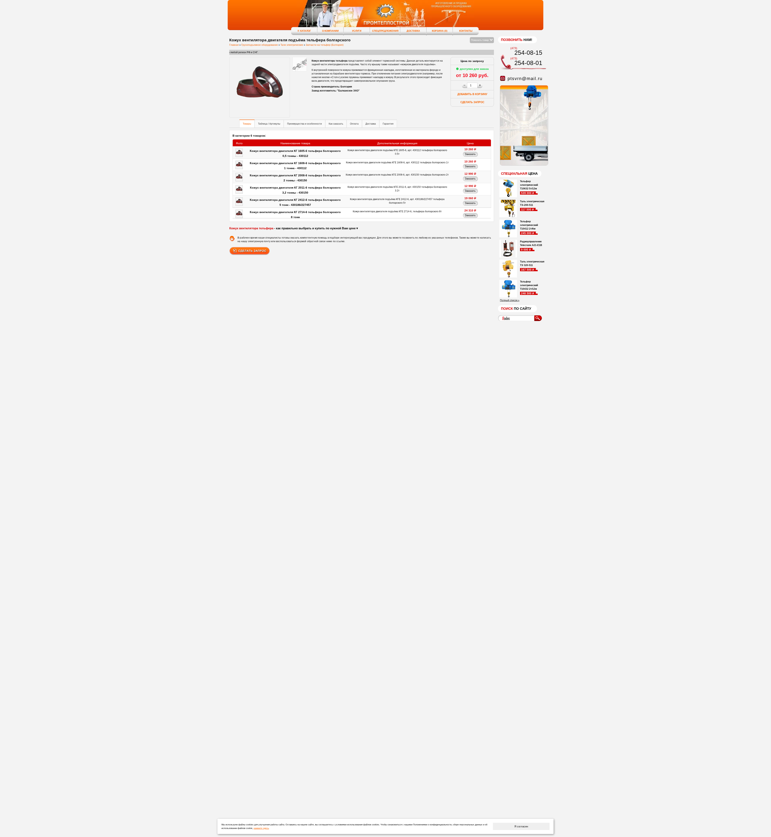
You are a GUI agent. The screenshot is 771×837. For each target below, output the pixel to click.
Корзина (439, 30)
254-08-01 (528, 63)
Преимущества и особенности (304, 123)
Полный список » (509, 300)
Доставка (413, 30)
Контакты (465, 30)
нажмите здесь (261, 828)
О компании (330, 30)
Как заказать (336, 123)
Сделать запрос (472, 102)
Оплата (354, 123)
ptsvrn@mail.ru (525, 78)
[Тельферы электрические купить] (523, 164)
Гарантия (388, 123)
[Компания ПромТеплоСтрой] (385, 17)
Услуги (356, 30)
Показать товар (480, 40)
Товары (247, 123)
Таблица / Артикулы (269, 123)
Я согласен (521, 826)
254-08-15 (528, 52)
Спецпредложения (385, 30)
